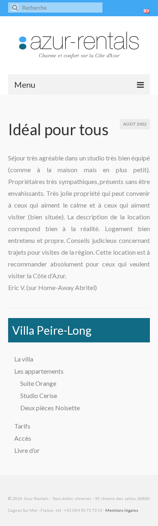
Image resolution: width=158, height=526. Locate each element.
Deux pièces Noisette (50, 407)
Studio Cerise (38, 395)
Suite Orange (38, 383)
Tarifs (22, 426)
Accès (22, 438)
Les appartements (39, 371)
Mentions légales (121, 510)
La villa (23, 359)
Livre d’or (27, 450)
